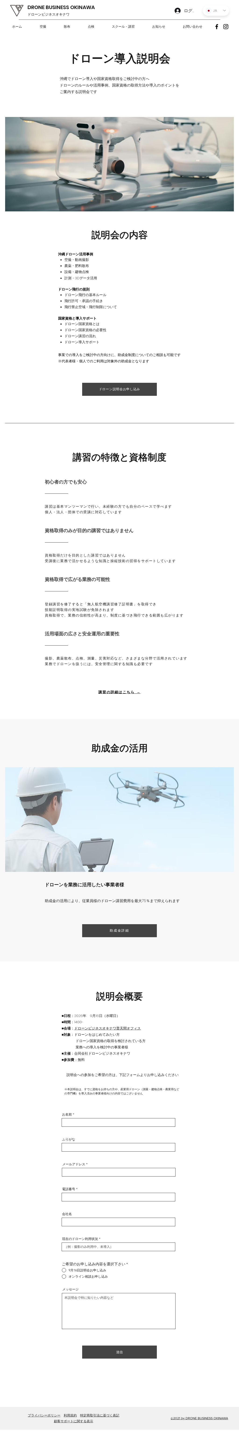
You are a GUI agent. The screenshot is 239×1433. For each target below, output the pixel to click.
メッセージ (70, 1289)
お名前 (67, 1114)
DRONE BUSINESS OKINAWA (61, 7)
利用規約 (70, 1415)
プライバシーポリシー (44, 1415)
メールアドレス (73, 1164)
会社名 (67, 1214)
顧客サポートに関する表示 (73, 1421)
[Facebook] (216, 26)
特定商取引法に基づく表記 (99, 1415)
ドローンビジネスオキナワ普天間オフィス (107, 1028)
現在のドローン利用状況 (80, 1238)
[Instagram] (225, 26)
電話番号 (68, 1189)
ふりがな (68, 1139)
